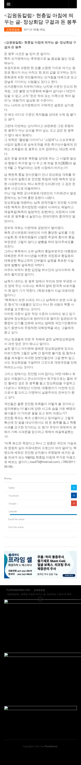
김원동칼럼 (13, 29)
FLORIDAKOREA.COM (40, 756)
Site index (40, 599)
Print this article (16, 527)
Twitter (11, 487)
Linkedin (13, 511)
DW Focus (40, 4)
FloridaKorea (50, 746)
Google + (13, 503)
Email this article (16, 519)
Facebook (14, 495)
